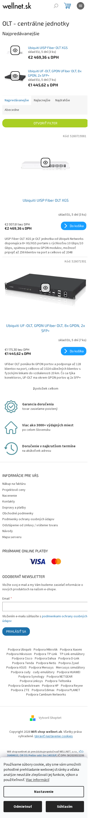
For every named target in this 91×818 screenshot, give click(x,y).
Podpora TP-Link (45, 654)
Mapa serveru (11, 537)
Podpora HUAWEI (68, 672)
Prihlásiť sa (16, 631)
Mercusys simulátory (70, 667)
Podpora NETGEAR (60, 676)
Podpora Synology (31, 676)
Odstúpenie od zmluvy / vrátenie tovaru (30, 525)
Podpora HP (50, 685)
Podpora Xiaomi (71, 649)
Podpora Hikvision (19, 654)
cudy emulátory (44, 672)
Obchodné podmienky (17, 513)
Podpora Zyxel (69, 663)
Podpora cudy (21, 672)
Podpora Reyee (72, 685)
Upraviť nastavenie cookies (54, 736)
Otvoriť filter (45, 123)
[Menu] (80, 5)
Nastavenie (43, 791)
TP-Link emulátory (72, 654)
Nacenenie (9, 495)
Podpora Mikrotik (46, 649)
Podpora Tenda (23, 663)
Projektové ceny (13, 490)
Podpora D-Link (68, 658)
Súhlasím (65, 806)
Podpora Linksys (31, 681)
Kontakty (8, 501)
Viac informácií (37, 779)
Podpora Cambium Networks (46, 694)
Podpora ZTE (20, 690)
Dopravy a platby (14, 507)
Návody (7, 531)
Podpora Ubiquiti (19, 649)
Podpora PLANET (68, 690)
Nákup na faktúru (14, 484)
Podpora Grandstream (24, 685)
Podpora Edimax (43, 690)
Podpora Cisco (22, 658)
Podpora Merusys (41, 667)
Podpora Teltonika (58, 681)
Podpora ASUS (16, 667)
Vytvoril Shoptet (50, 718)
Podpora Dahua (45, 658)
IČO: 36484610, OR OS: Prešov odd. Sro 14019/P (45, 754)
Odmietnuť (23, 806)
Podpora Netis (46, 663)
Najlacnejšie (42, 100)
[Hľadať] (56, 5)
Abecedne (12, 110)
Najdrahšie (62, 100)
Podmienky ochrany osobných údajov (28, 519)
